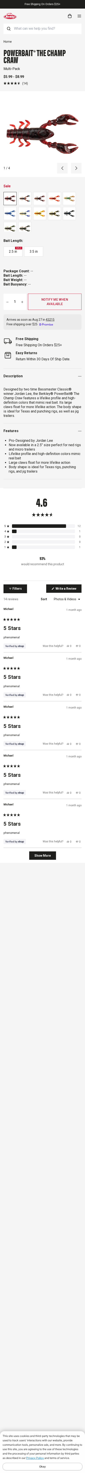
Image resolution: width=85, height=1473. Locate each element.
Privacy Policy (35, 1458)
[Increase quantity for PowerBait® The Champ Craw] (22, 302)
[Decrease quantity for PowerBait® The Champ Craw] (7, 302)
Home (7, 41)
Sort (44, 599)
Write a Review (68, 590)
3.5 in (34, 251)
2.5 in (15, 250)
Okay (42, 1466)
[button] (15, 83)
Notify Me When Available (54, 302)
